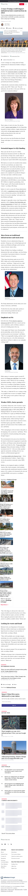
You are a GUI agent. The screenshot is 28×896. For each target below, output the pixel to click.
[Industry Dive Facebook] (5, 844)
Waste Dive (14, 868)
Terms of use (11, 889)
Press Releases (4, 864)
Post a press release (10, 833)
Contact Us (3, 856)
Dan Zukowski (4, 672)
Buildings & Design (11, 687)
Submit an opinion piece (16, 856)
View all (3, 833)
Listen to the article (9, 59)
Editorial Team (4, 854)
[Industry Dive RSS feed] (11, 844)
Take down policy (19, 889)
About (2, 852)
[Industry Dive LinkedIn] (2, 844)
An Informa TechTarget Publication (14, 1)
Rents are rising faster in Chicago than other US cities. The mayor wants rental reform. (14, 778)
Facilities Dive (14, 864)
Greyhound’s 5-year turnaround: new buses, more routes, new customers (14, 771)
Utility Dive (13, 866)
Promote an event (15, 858)
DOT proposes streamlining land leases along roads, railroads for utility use (14, 785)
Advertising (13, 852)
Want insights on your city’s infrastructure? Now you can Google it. (13, 733)
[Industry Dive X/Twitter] (8, 844)
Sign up (21, 4)
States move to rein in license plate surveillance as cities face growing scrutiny (15, 792)
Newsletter (3, 858)
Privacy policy (4, 889)
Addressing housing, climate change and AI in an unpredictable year (13, 757)
